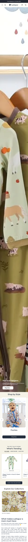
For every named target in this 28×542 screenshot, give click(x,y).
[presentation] (2, 419)
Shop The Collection (14, 482)
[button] (2, 5)
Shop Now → (8, 388)
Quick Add (11, 470)
